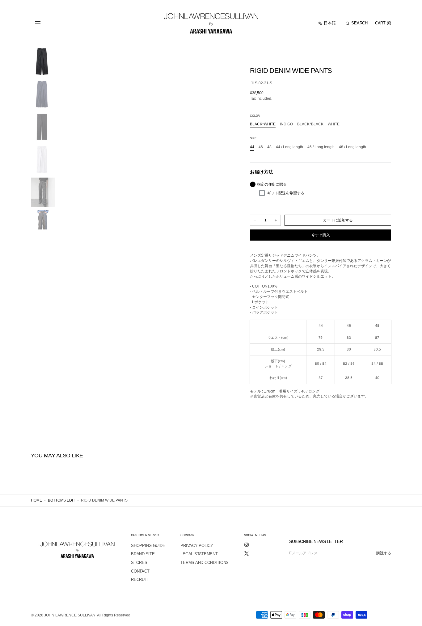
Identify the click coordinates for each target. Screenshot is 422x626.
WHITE (334, 124)
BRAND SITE (142, 554)
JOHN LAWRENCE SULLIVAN (69, 615)
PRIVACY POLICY (196, 545)
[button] (37, 23)
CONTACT (140, 571)
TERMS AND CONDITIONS (204, 562)
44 (252, 147)
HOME (36, 500)
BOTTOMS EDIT (61, 500)
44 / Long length (289, 147)
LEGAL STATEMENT (198, 554)
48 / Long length (352, 147)
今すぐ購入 (320, 235)
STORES (139, 562)
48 (269, 147)
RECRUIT (139, 579)
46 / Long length (321, 147)
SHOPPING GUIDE (148, 545)
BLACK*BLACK (310, 124)
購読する (383, 553)
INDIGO (286, 124)
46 (261, 147)
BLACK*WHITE (263, 124)
